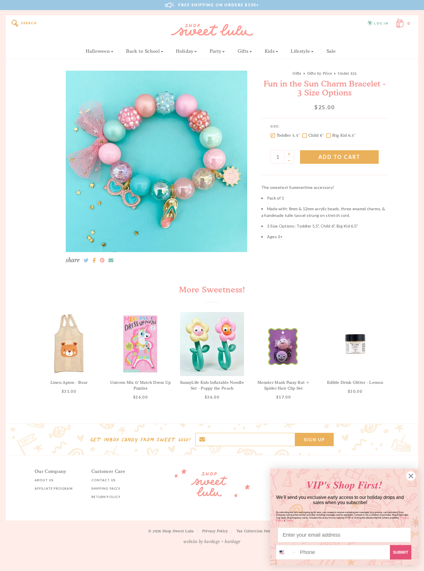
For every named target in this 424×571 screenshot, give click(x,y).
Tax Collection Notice (256, 531)
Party (216, 51)
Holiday (184, 51)
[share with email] (110, 260)
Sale (331, 51)
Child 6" (316, 135)
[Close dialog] (411, 476)
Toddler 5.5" (288, 135)
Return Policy (106, 497)
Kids (270, 51)
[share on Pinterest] (102, 260)
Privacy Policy (215, 531)
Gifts (243, 51)
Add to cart (339, 157)
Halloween (98, 51)
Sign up (314, 439)
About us (44, 480)
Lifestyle (300, 51)
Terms (289, 520)
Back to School (143, 51)
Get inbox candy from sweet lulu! (140, 439)
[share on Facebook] (94, 260)
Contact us (103, 480)
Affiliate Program (54, 488)
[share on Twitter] (86, 260)
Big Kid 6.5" (343, 135)
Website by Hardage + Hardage (212, 541)
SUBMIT (400, 552)
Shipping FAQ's (105, 488)
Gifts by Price (319, 73)
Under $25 (347, 73)
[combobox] (286, 552)
